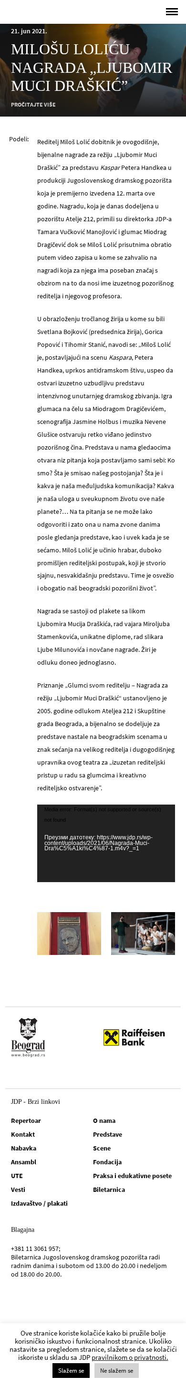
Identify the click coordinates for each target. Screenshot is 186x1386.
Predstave (107, 1134)
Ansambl (23, 1162)
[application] (106, 843)
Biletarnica (109, 1189)
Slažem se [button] (71, 1370)
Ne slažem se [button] (116, 1370)
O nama (104, 1120)
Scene (102, 1148)
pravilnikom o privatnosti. (130, 1357)
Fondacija (107, 1162)
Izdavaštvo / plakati (39, 1203)
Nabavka (23, 1148)
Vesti (18, 1189)
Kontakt (23, 1134)
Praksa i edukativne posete (132, 1175)
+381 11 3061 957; (35, 1248)
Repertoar (26, 1120)
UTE (17, 1175)
